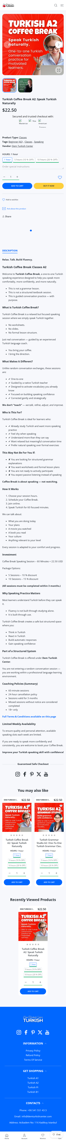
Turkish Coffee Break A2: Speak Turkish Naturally (17, 843)
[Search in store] (56, 5)
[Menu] (62, 5)
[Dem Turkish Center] (8, 5)
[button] (58, 44)
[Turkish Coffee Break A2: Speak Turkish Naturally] (16, 817)
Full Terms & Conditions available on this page (29, 716)
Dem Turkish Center (22, 146)
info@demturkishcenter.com (37, 1116)
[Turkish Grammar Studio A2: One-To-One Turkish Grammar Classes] (49, 817)
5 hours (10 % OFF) (23, 159)
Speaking (39, 141)
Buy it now (48, 186)
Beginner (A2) (16, 141)
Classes (23, 137)
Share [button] (8, 216)
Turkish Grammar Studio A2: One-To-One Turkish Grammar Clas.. (49, 843)
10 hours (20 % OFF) (47, 159)
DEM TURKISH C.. (10, 800)
